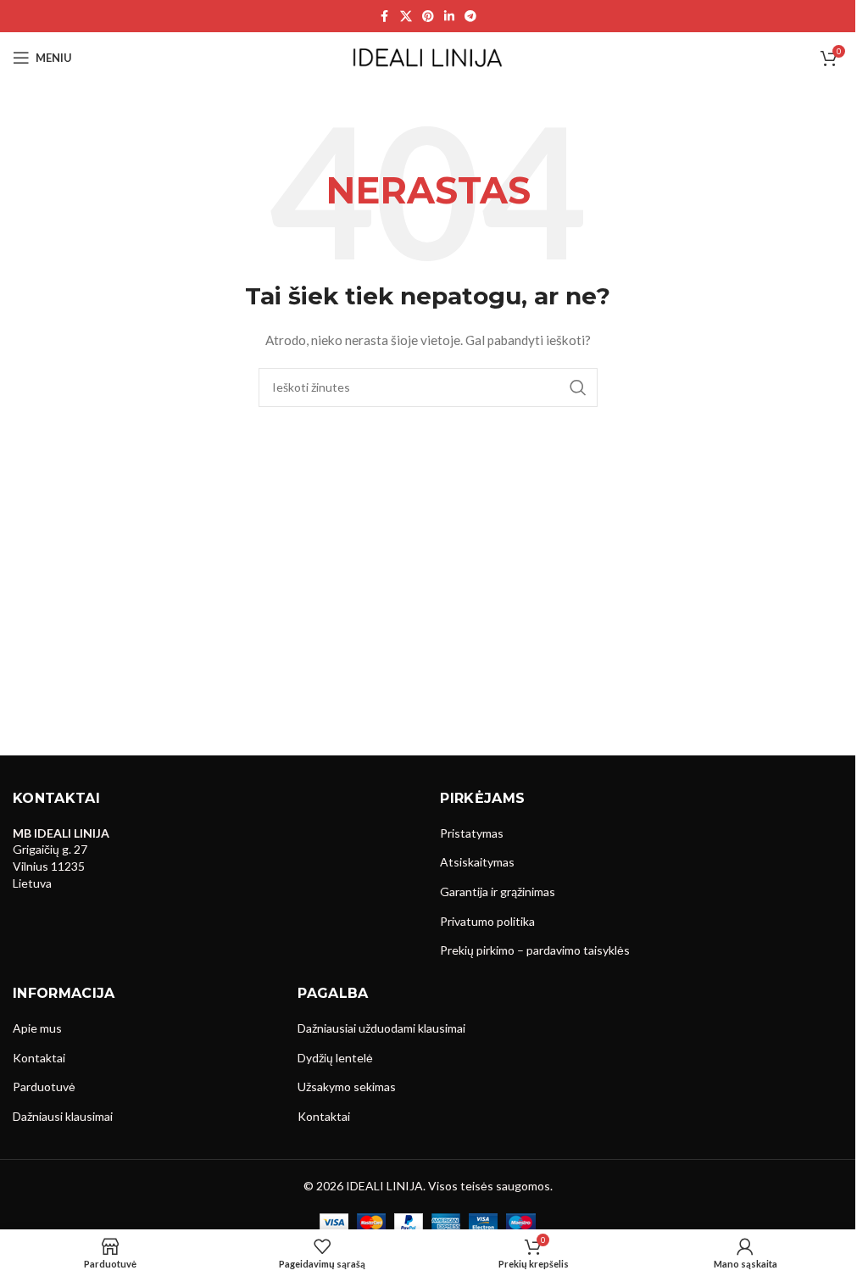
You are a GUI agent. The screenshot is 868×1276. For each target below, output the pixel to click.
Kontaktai (39, 1057)
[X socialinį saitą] (406, 16)
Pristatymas (472, 833)
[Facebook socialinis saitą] (385, 16)
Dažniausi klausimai (63, 1116)
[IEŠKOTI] (578, 387)
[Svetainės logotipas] (428, 56)
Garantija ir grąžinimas (497, 891)
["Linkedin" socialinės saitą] (449, 16)
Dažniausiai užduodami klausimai (381, 1028)
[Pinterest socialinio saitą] (428, 16)
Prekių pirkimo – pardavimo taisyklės (535, 950)
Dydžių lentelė (335, 1057)
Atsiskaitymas (477, 862)
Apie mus (37, 1028)
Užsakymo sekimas (347, 1086)
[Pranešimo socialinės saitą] (470, 16)
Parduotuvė (44, 1086)
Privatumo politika (487, 921)
